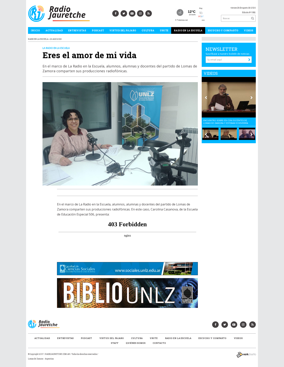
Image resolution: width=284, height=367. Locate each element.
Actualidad (54, 30)
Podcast (98, 30)
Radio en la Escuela (188, 30)
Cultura (148, 30)
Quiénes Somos (135, 342)
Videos (248, 30)
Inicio (35, 30)
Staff (114, 342)
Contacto (159, 342)
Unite (164, 30)
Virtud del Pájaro (122, 30)
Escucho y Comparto (223, 30)
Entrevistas (77, 30)
